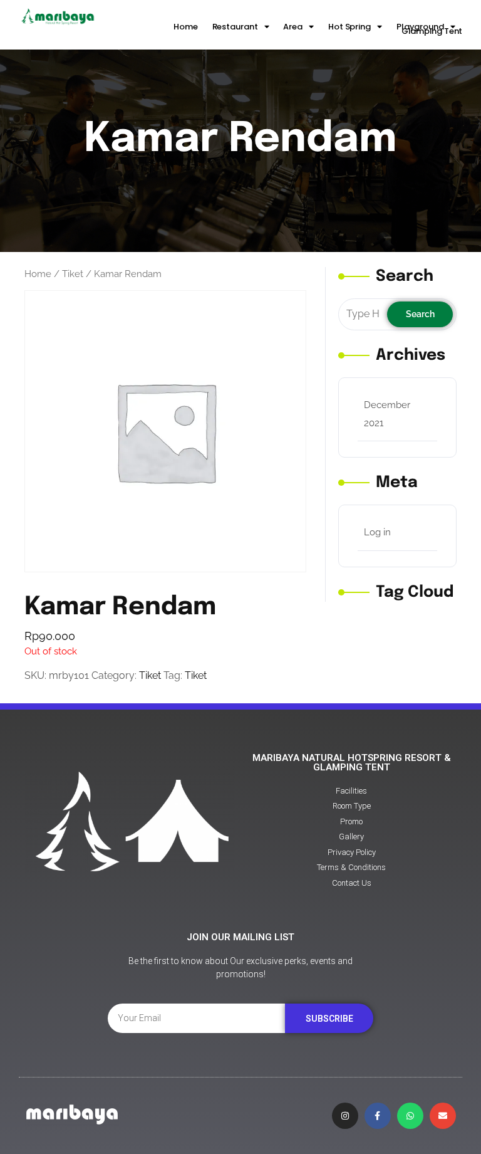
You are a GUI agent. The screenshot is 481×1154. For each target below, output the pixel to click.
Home (185, 27)
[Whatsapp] (410, 1116)
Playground (420, 27)
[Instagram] (345, 1116)
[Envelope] (443, 1116)
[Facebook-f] (378, 1116)
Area (293, 27)
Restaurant (235, 27)
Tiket (72, 273)
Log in (377, 532)
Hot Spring (349, 27)
